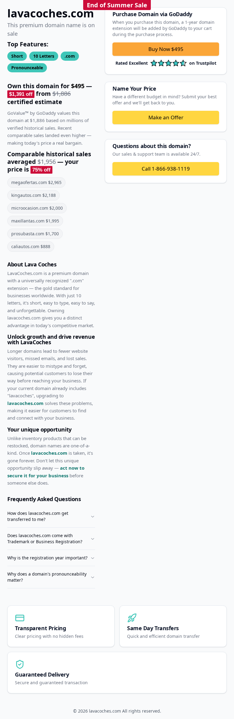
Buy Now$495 (165, 48)
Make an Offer (165, 117)
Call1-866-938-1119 (166, 168)
